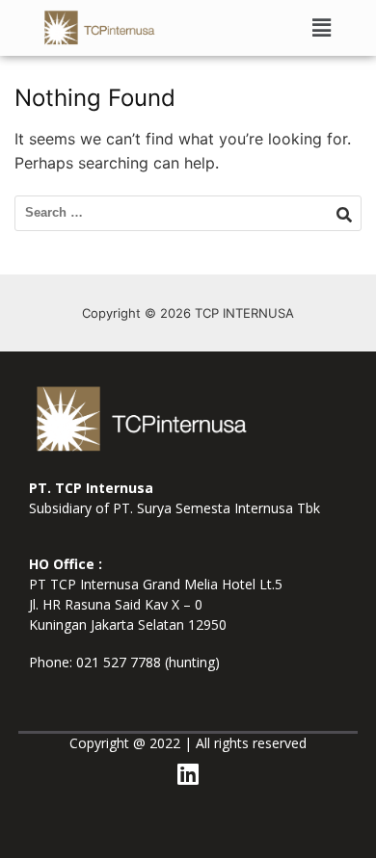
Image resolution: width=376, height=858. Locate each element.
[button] (322, 27)
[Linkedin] (188, 774)
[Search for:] (188, 213)
